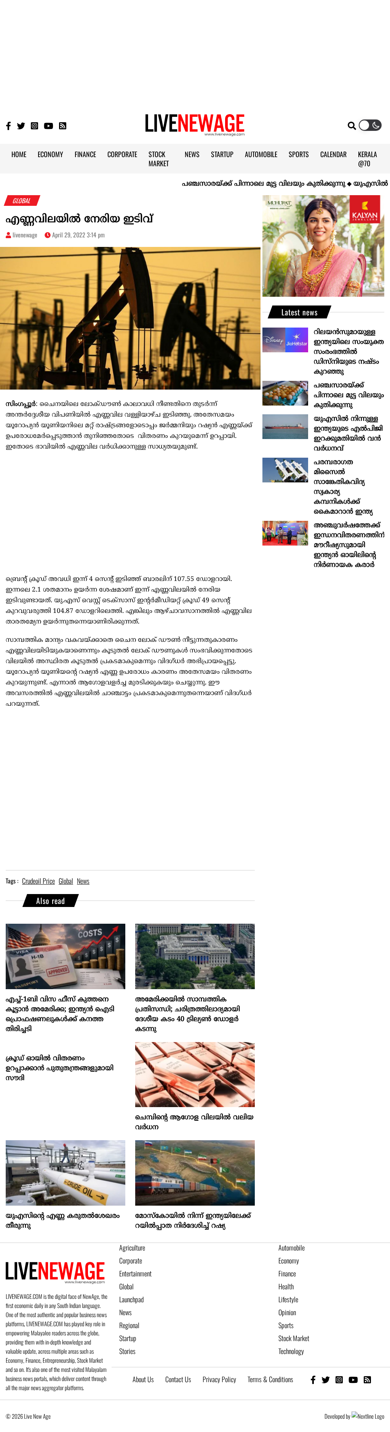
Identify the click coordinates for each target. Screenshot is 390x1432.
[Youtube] (48, 125)
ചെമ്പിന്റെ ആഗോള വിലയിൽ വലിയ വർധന (194, 1122)
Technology (291, 1351)
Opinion (287, 1312)
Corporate (130, 1260)
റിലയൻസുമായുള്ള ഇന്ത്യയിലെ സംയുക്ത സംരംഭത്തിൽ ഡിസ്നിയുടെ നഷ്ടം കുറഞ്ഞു (349, 352)
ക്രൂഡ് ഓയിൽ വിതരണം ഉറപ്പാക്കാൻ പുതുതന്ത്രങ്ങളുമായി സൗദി (59, 1068)
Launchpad (131, 1299)
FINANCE (85, 154)
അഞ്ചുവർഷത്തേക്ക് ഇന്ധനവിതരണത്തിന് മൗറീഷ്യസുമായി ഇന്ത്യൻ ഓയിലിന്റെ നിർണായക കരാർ (349, 545)
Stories (127, 1351)
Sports (286, 1325)
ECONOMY (50, 154)
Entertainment (135, 1273)
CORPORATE (122, 154)
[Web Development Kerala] (368, 1416)
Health (286, 1286)
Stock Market (293, 1338)
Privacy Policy (219, 1379)
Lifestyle (288, 1299)
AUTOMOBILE (261, 154)
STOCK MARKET (159, 159)
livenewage (25, 234)
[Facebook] (313, 1379)
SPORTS (299, 154)
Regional (129, 1325)
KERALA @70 (367, 159)
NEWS (192, 154)
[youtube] (353, 1379)
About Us (143, 1379)
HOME (18, 154)
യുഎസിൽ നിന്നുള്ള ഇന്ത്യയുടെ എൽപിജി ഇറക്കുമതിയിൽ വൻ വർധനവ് (348, 434)
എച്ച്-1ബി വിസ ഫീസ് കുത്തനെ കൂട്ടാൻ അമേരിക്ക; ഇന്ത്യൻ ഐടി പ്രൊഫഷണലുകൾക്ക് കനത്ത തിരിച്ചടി (60, 1014)
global (66, 880)
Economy (288, 1260)
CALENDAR (333, 154)
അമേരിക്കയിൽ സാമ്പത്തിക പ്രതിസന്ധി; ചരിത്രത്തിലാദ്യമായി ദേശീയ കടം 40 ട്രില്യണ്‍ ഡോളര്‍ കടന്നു (187, 1014)
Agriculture (132, 1247)
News (125, 1312)
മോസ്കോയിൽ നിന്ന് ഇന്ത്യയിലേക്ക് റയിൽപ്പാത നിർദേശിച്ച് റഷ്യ (193, 1221)
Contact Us (178, 1379)
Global (126, 1286)
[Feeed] (62, 125)
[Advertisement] (195, 53)
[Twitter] (21, 125)
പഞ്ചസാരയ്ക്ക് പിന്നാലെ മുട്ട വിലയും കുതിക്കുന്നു (239, 184)
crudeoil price (38, 880)
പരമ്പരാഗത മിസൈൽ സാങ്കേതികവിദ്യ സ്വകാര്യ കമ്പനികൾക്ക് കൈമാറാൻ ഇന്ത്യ (343, 487)
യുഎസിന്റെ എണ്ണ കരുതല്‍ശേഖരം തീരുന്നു (63, 1221)
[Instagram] (34, 125)
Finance (287, 1273)
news (83, 880)
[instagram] (339, 1379)
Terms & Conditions (270, 1379)
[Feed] (367, 1379)
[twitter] (325, 1379)
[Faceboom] (8, 125)
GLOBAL (22, 200)
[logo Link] (195, 131)
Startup (127, 1338)
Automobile (291, 1247)
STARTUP (222, 154)
